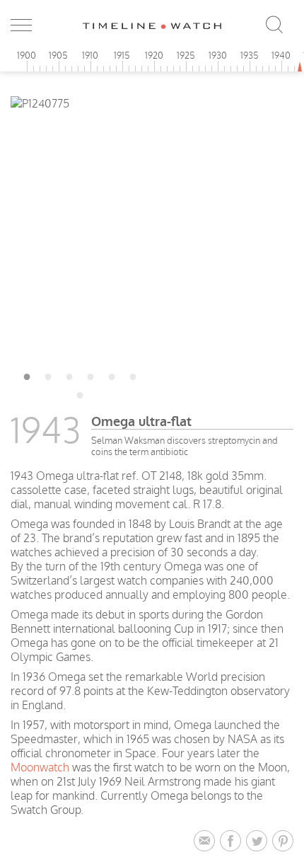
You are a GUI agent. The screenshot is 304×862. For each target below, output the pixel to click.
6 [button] (133, 374)
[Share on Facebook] (233, 841)
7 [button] (80, 393)
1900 (26, 55)
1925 (186, 55)
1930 (218, 55)
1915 (122, 55)
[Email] (207, 841)
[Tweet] (259, 841)
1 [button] (27, 374)
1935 (249, 55)
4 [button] (90, 374)
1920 (154, 55)
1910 (90, 55)
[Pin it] (282, 841)
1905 (58, 55)
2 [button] (48, 374)
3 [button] (69, 374)
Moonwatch (40, 767)
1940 (281, 55)
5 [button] (112, 374)
